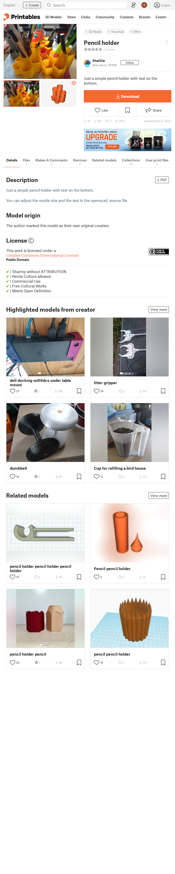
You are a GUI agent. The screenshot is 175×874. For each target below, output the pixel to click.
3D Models (95, 31)
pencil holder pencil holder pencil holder (40, 568)
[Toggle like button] (12, 391)
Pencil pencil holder (112, 568)
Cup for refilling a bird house (120, 468)
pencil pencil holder (112, 654)
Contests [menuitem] (127, 17)
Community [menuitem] (105, 17)
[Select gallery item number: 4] (51, 373)
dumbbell (18, 468)
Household (117, 31)
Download (130, 96)
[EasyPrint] (133, 5)
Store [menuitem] (71, 17)
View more (158, 309)
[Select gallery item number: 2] (44, 373)
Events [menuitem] (161, 17)
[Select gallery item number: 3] (48, 373)
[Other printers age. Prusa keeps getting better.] (127, 140)
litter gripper (105, 383)
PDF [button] (163, 180)
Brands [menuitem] (144, 17)
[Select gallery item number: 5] (136, 373)
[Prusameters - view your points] (144, 5)
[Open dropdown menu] (166, 42)
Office (137, 31)
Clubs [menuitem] (85, 17)
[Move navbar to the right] (169, 17)
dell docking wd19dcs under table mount (40, 382)
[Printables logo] (22, 17)
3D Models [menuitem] (53, 17)
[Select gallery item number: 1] (39, 373)
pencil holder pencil (28, 654)
